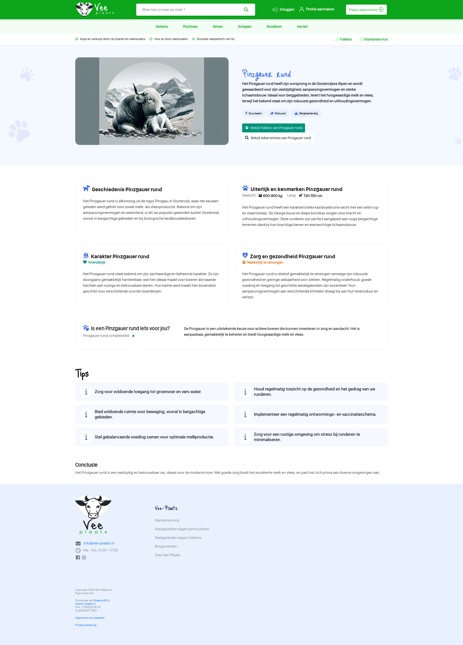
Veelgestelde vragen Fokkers (178, 538)
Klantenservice (376, 39)
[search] (247, 10)
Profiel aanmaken (319, 9)
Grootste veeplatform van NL (216, 39)
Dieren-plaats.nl (85, 603)
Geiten (218, 26)
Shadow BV (101, 600)
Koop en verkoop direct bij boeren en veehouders (112, 39)
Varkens (162, 26)
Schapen (245, 26)
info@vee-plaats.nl (98, 543)
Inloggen (286, 9)
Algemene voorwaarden (90, 617)
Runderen (274, 26)
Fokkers (346, 39)
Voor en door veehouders (171, 39)
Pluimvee (190, 26)
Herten (302, 26)
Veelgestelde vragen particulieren (182, 529)
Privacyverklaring (85, 625)
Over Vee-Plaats (167, 555)
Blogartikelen (166, 546)
